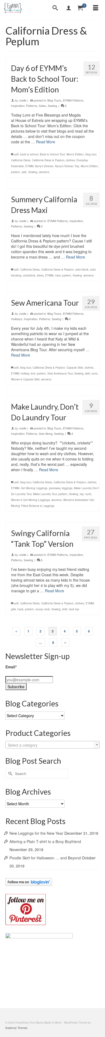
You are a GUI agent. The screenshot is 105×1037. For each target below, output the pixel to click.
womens (44, 172)
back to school (29, 154)
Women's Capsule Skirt (25, 379)
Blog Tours (54, 100)
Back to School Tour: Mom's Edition (62, 154)
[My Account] (68, 8)
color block (81, 269)
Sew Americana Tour (60, 373)
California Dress (20, 160)
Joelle (22, 100)
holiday (25, 373)
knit (33, 373)
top (82, 494)
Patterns (31, 105)
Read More (45, 141)
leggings (67, 488)
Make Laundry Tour (45, 494)
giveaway (54, 488)
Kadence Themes (16, 1028)
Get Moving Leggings (34, 488)
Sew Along (45, 433)
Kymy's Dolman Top (67, 166)
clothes (70, 160)
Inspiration (17, 105)
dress (40, 275)
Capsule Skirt (74, 367)
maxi (58, 275)
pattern (15, 172)
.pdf (16, 154)
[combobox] (52, 744)
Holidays (16, 319)
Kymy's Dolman (44, 166)
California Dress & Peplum (48, 160)
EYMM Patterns (73, 100)
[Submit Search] (9, 773)
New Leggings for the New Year (36, 833)
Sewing (52, 105)
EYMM (29, 166)
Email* (11, 666)
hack (20, 609)
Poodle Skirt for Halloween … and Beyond (45, 857)
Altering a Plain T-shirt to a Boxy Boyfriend (45, 841)
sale (24, 172)
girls (13, 609)
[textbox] (52, 745)
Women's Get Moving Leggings (30, 500)
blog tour (90, 154)
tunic (94, 373)
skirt (87, 373)
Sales (42, 105)
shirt (64, 609)
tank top (74, 609)
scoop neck (43, 609)
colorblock (29, 275)
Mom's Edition (89, 166)
